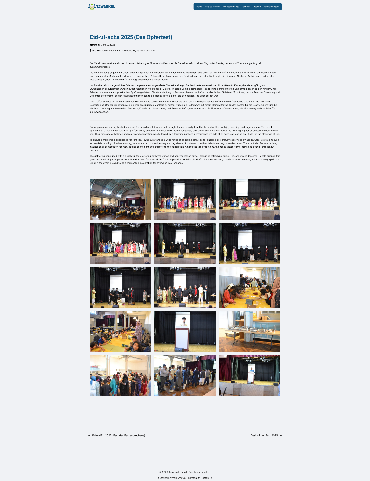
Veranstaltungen (271, 6)
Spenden (246, 6)
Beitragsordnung (231, 6)
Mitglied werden (212, 6)
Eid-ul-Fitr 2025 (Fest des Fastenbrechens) (118, 435)
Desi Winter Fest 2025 (264, 435)
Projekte (257, 6)
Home (199, 6)
